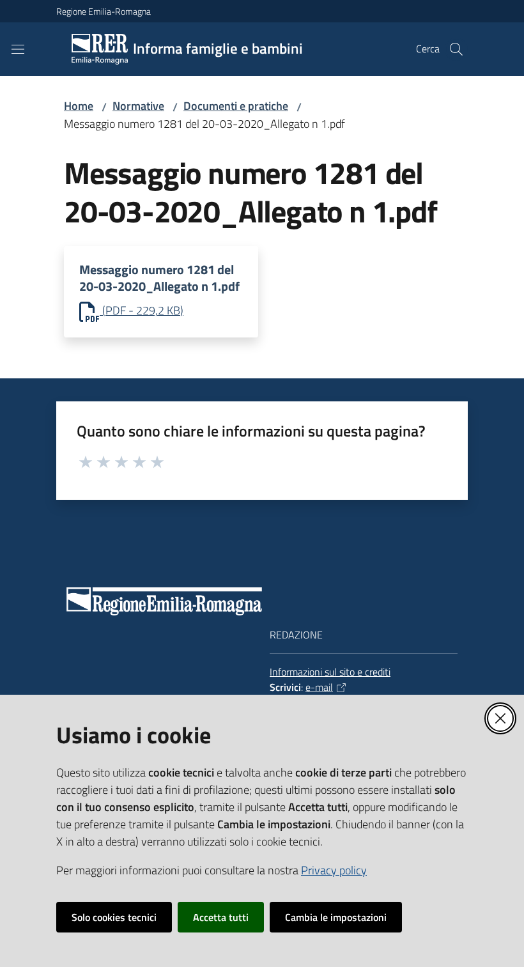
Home (78, 105)
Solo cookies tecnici (114, 917)
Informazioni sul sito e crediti (330, 671)
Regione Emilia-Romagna (103, 11)
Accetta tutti (221, 917)
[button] (456, 49)
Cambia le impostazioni (336, 917)
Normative (138, 105)
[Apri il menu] (18, 49)
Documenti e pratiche (235, 105)
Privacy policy (334, 870)
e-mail (319, 687)
